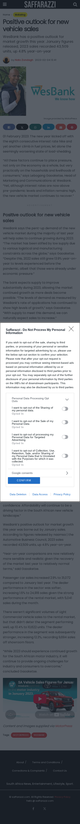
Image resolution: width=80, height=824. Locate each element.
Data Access (40, 494)
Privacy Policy (62, 494)
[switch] (65, 409)
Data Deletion (18, 494)
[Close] (72, 330)
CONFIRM (24, 480)
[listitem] (40, 399)
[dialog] (40, 412)
